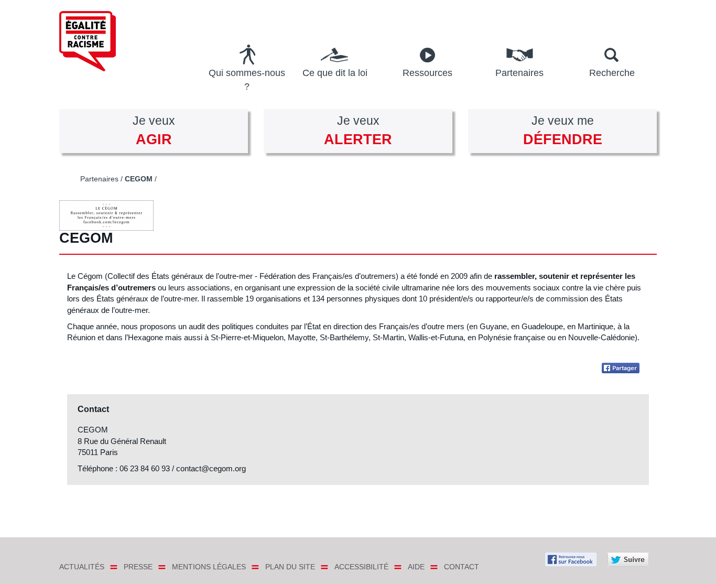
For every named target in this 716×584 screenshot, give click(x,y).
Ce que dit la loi (334, 73)
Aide (416, 567)
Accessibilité (361, 567)
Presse (138, 567)
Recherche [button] (612, 73)
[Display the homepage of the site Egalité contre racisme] (102, 41)
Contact (461, 567)
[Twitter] (628, 558)
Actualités (81, 567)
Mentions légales (209, 567)
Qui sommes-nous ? (247, 80)
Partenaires (519, 73)
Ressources (427, 73)
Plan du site (290, 567)
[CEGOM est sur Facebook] (623, 368)
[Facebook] (571, 558)
